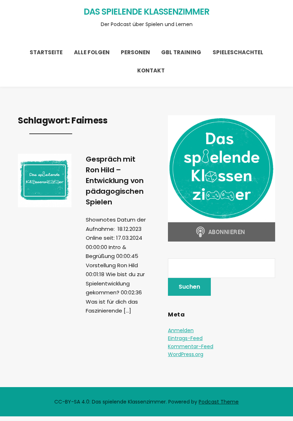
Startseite (46, 52)
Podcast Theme (219, 401)
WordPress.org (185, 354)
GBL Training (181, 52)
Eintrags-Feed (185, 338)
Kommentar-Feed (190, 346)
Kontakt (151, 70)
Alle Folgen (92, 52)
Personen (135, 52)
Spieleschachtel (238, 52)
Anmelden (181, 330)
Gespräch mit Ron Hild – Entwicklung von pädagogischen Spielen (115, 180)
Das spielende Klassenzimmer (146, 11)
